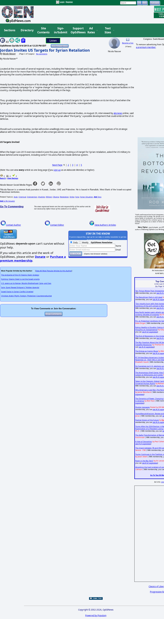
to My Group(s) (7, 201)
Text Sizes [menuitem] (108, 30)
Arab (16, 197)
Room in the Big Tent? (144, 461)
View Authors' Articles (105, 224)
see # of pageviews (149, 332)
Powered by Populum (95, 615)
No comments (41, 54)
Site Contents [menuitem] (43, 30)
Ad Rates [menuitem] (91, 30)
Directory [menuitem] (27, 30)
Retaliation (64, 197)
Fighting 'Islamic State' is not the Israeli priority (20, 279)
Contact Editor (57, 224)
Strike (72, 197)
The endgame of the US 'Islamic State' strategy (20, 275)
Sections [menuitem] (9, 30)
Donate (40, 257)
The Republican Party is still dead (148, 297)
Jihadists (41, 197)
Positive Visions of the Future (147, 420)
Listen (53, 40)
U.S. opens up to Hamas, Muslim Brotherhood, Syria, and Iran (26, 283)
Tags (97, 197)
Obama (56, 197)
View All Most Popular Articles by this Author (54, 271)
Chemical (22, 197)
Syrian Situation (86, 197)
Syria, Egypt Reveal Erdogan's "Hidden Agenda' (20, 287)
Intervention (32, 197)
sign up (57, 169)
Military (49, 197)
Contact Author (13, 224)
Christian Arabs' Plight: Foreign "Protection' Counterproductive (26, 296)
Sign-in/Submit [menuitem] (60, 30)
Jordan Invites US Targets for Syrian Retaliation (45, 50)
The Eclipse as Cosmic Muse (146, 351)
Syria (77, 197)
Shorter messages (142, 407)
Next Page (57, 165)
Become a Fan (127, 43)
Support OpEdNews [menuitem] (77, 30)
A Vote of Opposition (143, 441)
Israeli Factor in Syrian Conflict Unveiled (17, 292)
